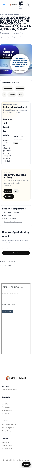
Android (8, 191)
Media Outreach (7, 410)
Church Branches (7, 431)
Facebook (20, 89)
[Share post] (14, 38)
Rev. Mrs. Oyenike (8, 428)
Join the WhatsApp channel (13, 222)
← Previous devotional (7, 261)
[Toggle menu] (4, 5)
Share (20, 94)
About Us (5, 404)
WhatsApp (8, 89)
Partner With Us (7, 448)
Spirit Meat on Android (11, 212)
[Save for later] (9, 38)
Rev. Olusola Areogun (9, 425)
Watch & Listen (7, 445)
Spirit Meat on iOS (10, 215)
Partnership (6, 413)
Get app (26, 464)
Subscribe (16, 252)
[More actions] (19, 38)
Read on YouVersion (10, 218)
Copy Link (12, 94)
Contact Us (5, 442)
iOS (16, 191)
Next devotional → (6, 265)
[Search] (28, 5)
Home (4, 401)
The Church (6, 407)
